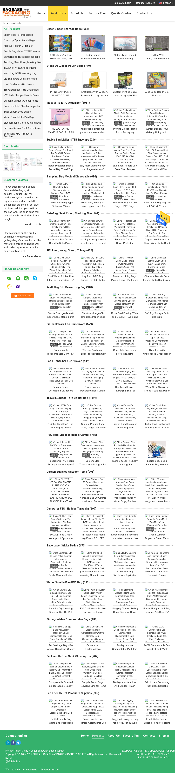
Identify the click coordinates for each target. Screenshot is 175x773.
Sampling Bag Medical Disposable (22, 56)
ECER (11, 758)
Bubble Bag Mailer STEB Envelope (22, 51)
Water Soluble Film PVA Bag (19, 117)
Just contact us (50, 769)
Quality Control (121, 13)
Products (56, 13)
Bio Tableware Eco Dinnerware (20, 78)
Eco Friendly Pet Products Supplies (18, 135)
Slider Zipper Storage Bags (18, 34)
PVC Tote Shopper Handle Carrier (22, 95)
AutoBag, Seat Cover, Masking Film (23, 62)
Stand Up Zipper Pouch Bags (19, 40)
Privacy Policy (13, 750)
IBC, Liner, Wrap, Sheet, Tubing (20, 67)
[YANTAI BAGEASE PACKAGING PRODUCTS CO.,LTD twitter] (18, 743)
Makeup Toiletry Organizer (18, 45)
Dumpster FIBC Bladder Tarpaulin (22, 106)
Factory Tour (97, 13)
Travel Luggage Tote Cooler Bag (21, 89)
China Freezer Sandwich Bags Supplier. (43, 750)
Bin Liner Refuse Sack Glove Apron (22, 128)
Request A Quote (145, 3)
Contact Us (144, 13)
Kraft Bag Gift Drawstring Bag (20, 73)
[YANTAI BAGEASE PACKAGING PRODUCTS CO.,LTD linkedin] (8, 743)
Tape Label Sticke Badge (17, 111)
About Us (77, 13)
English (167, 3)
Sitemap (164, 735)
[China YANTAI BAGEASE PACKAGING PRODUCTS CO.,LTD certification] (12, 161)
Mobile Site (14, 761)
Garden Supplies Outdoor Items (21, 100)
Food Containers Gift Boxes (19, 84)
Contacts (149, 735)
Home (41, 13)
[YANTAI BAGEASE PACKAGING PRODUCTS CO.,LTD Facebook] (13, 743)
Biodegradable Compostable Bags (22, 122)
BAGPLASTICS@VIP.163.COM (154, 757)
